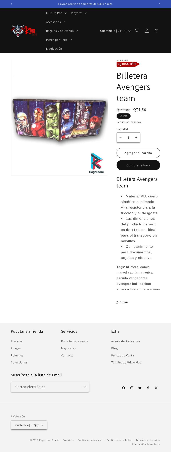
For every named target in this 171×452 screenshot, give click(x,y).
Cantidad (122, 129)
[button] (55, 12)
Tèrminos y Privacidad (126, 362)
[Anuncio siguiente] (159, 4)
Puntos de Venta (122, 355)
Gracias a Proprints (62, 440)
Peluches (17, 355)
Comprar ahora (138, 165)
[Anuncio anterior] (11, 4)
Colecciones (19, 362)
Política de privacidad (90, 440)
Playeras (17, 341)
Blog (114, 348)
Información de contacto (146, 444)
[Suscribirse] (84, 387)
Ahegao (16, 348)
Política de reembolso (119, 440)
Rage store (45, 440)
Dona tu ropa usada (74, 341)
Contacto (67, 355)
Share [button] (124, 302)
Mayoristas (68, 348)
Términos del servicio (148, 440)
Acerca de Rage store (125, 341)
